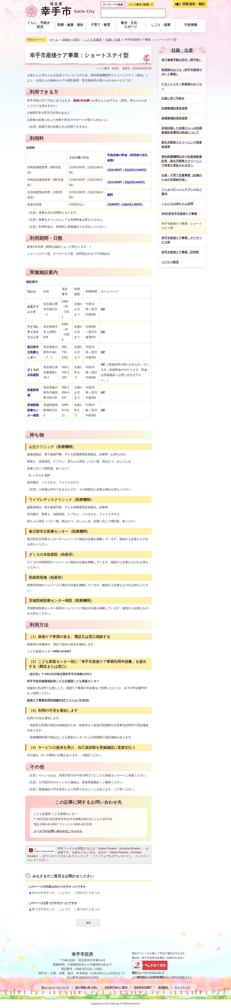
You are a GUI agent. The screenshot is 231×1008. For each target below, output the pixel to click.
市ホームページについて (55, 987)
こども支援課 (93, 39)
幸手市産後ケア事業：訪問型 (180, 252)
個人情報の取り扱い (86, 987)
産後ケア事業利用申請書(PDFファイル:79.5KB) (58, 700)
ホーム (54, 39)
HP (103, 309)
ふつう (66, 892)
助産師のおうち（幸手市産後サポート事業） (182, 72)
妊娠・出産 (113, 39)
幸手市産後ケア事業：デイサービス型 (182, 240)
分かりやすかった (43, 892)
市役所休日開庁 (143, 987)
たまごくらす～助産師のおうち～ (182, 86)
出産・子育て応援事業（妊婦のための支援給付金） (182, 177)
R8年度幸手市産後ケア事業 (179, 213)
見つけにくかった (88, 909)
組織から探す (71, 39)
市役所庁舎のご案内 (116, 987)
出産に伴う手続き (173, 98)
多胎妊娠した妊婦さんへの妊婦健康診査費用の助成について (182, 130)
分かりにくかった (88, 892)
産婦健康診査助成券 (175, 118)
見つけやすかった (43, 909)
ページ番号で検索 (139, 4)
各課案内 (163, 987)
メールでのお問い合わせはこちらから (57, 831)
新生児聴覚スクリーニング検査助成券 (182, 144)
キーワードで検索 (113, 4)
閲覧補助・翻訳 (193, 4)
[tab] (113, 5)
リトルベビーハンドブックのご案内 (182, 191)
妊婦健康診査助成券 (175, 108)
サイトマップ (182, 987)
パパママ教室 (170, 262)
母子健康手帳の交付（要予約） (182, 59)
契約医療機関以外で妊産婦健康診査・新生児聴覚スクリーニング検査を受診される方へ (182, 161)
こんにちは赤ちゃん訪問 (177, 203)
